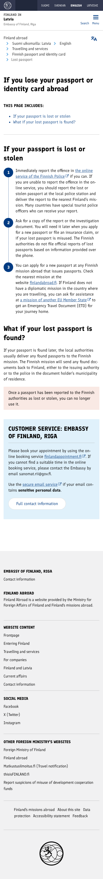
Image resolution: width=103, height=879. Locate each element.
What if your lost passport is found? (44, 122)
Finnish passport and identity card (38, 54)
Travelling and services (29, 48)
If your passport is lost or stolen (41, 116)
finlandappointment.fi (62, 456)
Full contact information (37, 503)
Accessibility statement (51, 816)
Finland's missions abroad (34, 809)
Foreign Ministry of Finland (25, 749)
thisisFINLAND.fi (16, 774)
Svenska (60, 5)
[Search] (85, 17)
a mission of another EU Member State (53, 299)
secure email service (40, 484)
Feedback (80, 816)
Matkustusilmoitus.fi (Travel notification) (36, 766)
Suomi (45, 5)
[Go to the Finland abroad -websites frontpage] (7, 5)
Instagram (12, 723)
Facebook (11, 706)
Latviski (92, 5)
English (65, 43)
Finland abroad (15, 38)
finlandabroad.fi (43, 282)
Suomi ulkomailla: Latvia (31, 43)
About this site (68, 809)
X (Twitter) (12, 714)
